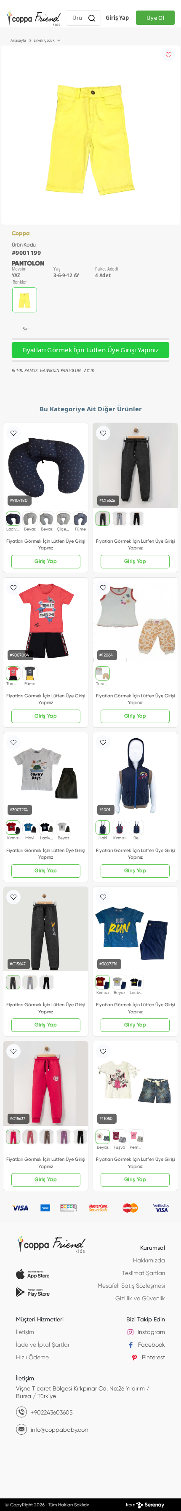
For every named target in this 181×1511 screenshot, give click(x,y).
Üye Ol (155, 17)
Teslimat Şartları (143, 1273)
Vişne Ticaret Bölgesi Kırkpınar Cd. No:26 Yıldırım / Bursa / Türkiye (82, 1392)
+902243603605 (51, 1413)
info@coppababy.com (59, 1430)
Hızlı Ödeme (32, 1358)
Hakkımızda (149, 1261)
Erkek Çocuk (44, 40)
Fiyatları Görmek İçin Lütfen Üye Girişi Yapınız (90, 350)
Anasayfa (19, 40)
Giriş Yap (117, 17)
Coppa (21, 233)
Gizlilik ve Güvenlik (140, 1299)
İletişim (25, 1332)
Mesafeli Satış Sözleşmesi (131, 1286)
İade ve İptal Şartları (43, 1345)
